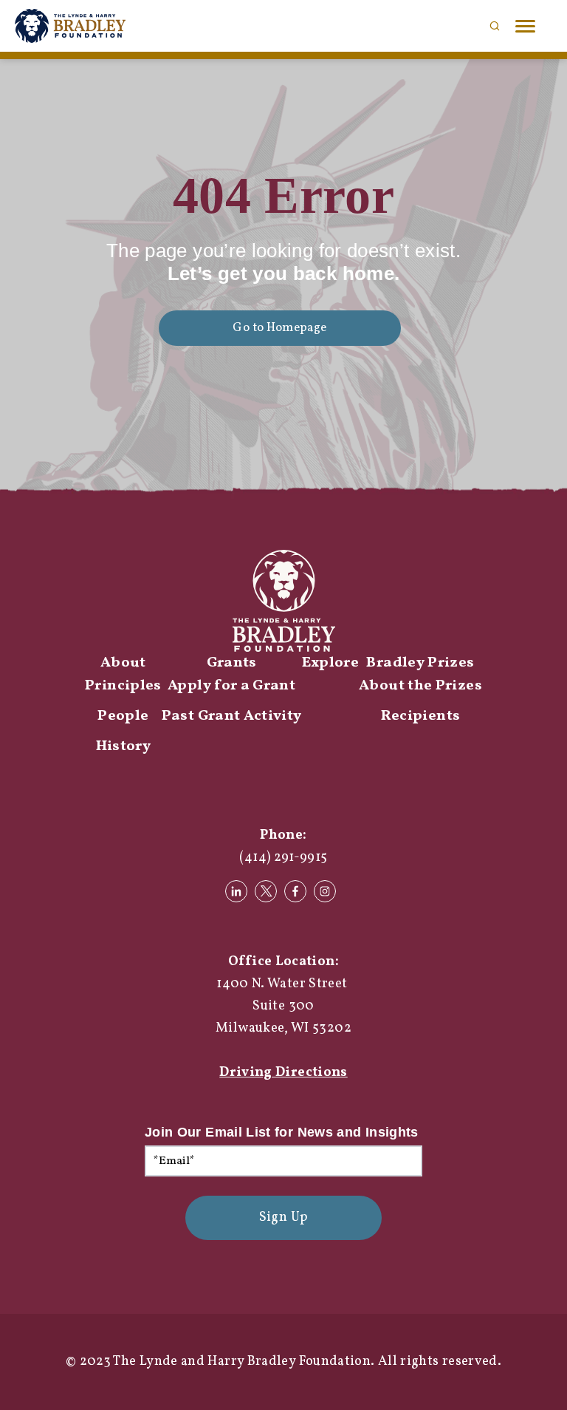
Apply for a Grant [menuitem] (231, 685)
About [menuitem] (123, 663)
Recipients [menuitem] (421, 716)
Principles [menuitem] (123, 685)
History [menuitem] (123, 746)
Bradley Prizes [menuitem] (420, 663)
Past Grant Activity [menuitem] (232, 716)
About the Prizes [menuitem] (420, 685)
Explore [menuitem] (331, 663)
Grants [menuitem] (232, 663)
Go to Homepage (279, 327)
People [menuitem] (122, 716)
